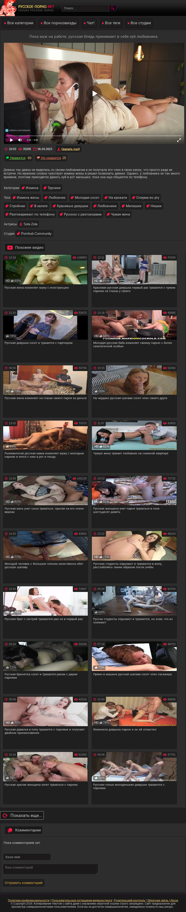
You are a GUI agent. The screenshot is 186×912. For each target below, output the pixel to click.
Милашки (133, 206)
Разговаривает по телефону (32, 214)
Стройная (17, 206)
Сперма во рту (147, 197)
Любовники (107, 206)
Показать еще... (26, 815)
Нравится (17, 158)
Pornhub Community (36, 233)
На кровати (118, 197)
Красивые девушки (72, 206)
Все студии (141, 23)
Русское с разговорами (83, 214)
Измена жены (28, 197)
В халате (41, 206)
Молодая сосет (87, 197)
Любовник (57, 197)
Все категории (20, 23)
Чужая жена (120, 214)
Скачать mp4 (70, 149)
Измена (32, 188)
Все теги (112, 23)
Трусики (54, 188)
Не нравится (50, 158)
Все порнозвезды (60, 23)
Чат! (91, 23)
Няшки (156, 206)
